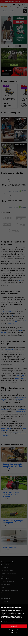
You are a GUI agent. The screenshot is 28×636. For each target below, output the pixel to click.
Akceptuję (14, 626)
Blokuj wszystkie (14, 630)
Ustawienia (14, 633)
